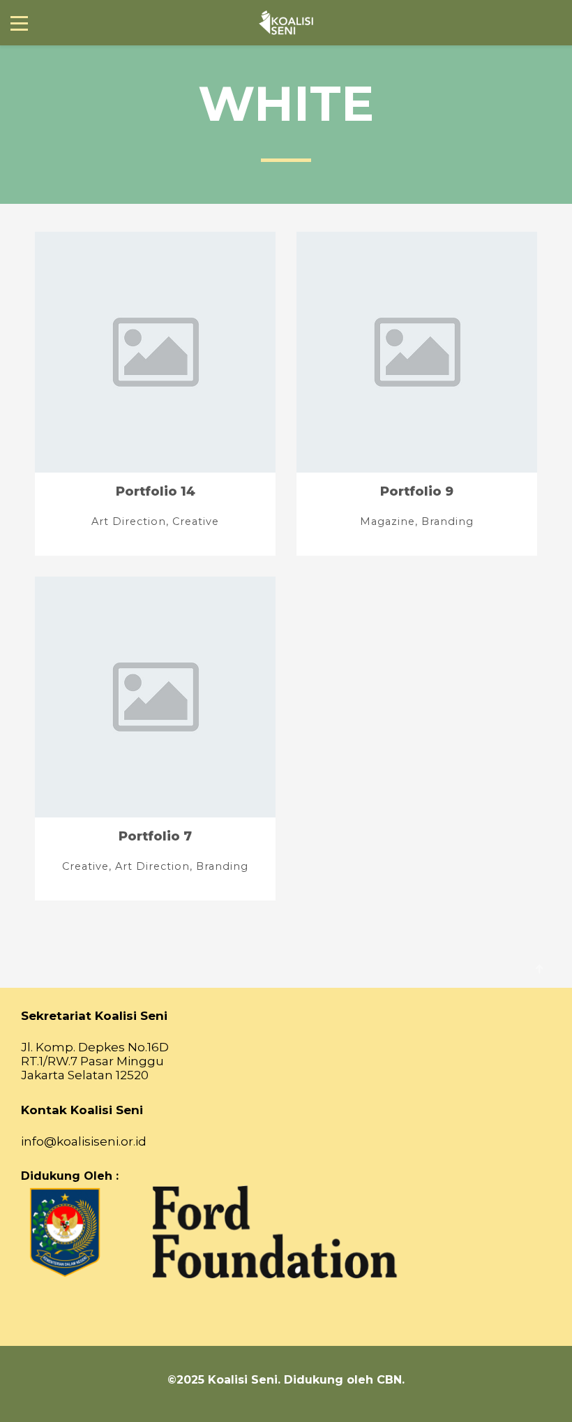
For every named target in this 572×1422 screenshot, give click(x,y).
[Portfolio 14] (155, 394)
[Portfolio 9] (416, 394)
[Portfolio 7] (155, 739)
